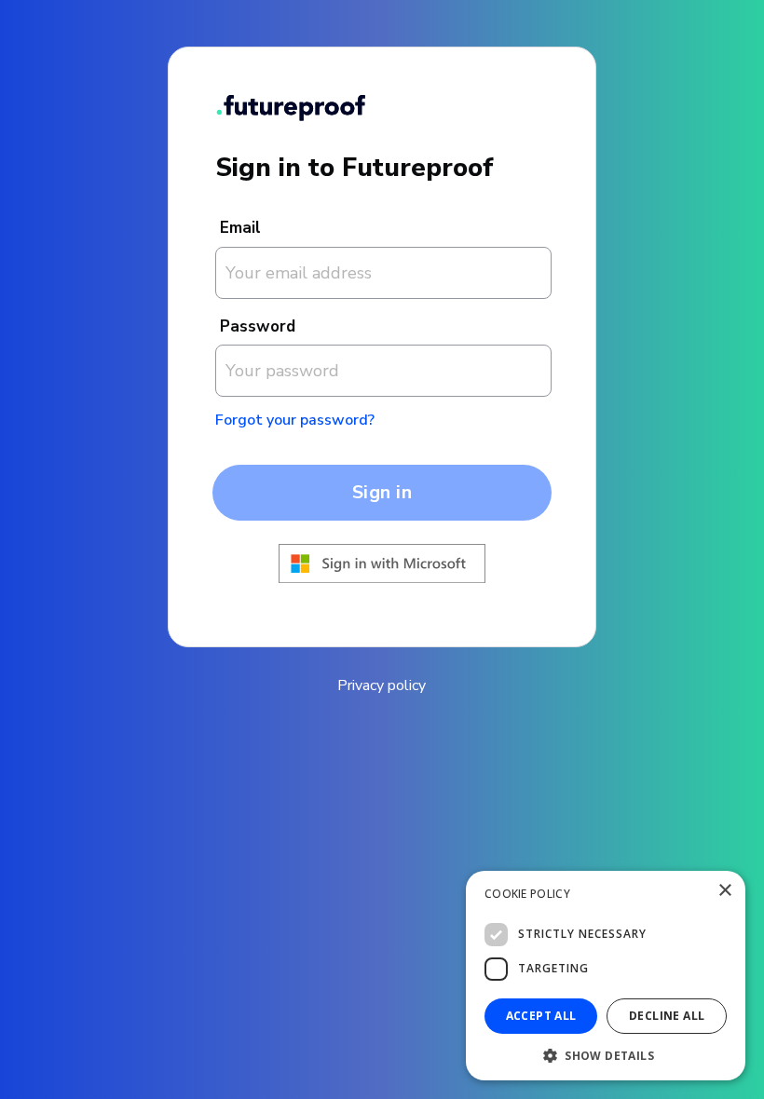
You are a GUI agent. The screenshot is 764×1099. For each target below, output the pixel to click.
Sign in (382, 492)
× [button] (724, 891)
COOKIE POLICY (527, 894)
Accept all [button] (541, 1016)
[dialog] (605, 975)
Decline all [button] (666, 1016)
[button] (605, 1054)
